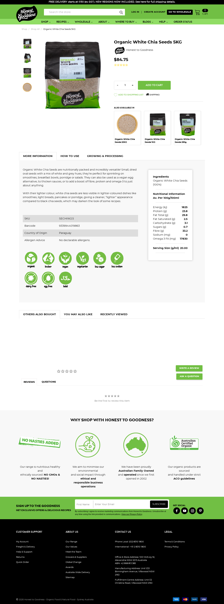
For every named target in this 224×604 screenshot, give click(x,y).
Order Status (183, 22)
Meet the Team (73, 552)
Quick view (127, 115)
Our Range (71, 542)
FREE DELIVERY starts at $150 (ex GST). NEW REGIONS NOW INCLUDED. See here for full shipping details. (112, 2)
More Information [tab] (37, 156)
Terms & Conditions (174, 542)
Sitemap (70, 577)
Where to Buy (124, 22)
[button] (128, 95)
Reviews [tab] (29, 382)
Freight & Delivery (25, 547)
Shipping (154, 94)
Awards (69, 567)
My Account (22, 542)
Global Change (73, 562)
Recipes (61, 22)
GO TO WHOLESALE (180, 12)
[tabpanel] (129, 128)
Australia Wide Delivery (78, 572)
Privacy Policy (171, 547)
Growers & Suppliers (76, 557)
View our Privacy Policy (131, 514)
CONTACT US (123, 532)
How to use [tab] (70, 156)
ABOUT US (72, 532)
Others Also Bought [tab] (39, 314)
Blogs (147, 22)
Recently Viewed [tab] (113, 314)
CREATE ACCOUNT (154, 12)
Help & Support (24, 552)
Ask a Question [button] (189, 376)
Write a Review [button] (189, 368)
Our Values (71, 547)
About (102, 22)
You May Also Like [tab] (78, 314)
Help (162, 22)
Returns (20, 557)
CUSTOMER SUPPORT (29, 532)
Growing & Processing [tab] (105, 156)
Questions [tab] (49, 382)
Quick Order (22, 562)
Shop (44, 22)
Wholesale (82, 22)
